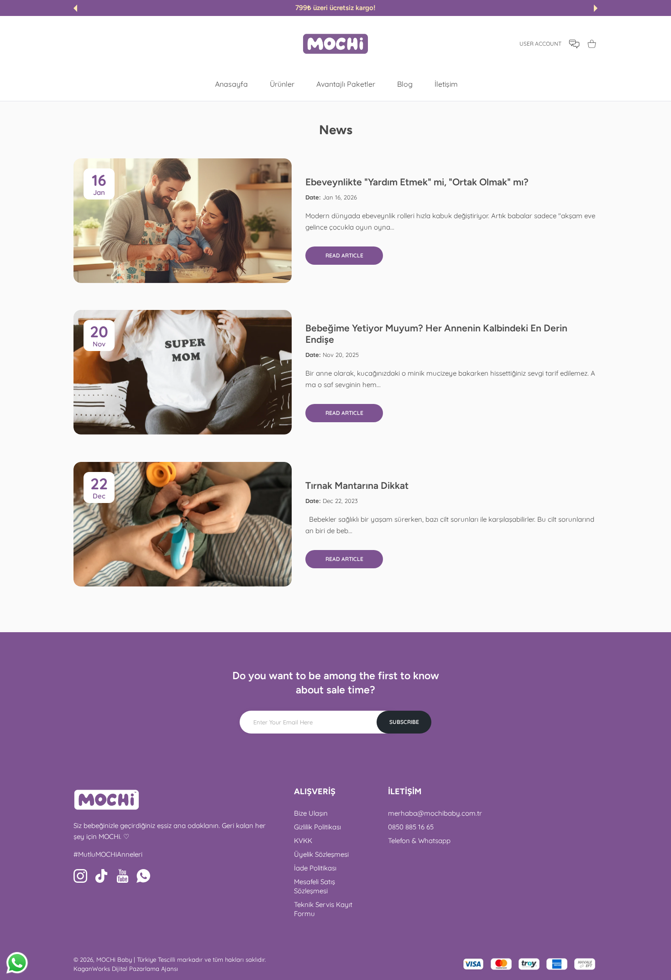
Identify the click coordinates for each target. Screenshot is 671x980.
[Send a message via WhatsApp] (17, 962)
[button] (75, 8)
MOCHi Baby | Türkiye (126, 959)
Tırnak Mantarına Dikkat (357, 485)
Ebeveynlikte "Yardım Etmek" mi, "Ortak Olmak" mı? (417, 182)
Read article (344, 255)
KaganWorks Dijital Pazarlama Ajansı (125, 968)
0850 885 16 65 (411, 827)
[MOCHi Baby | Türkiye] (335, 43)
